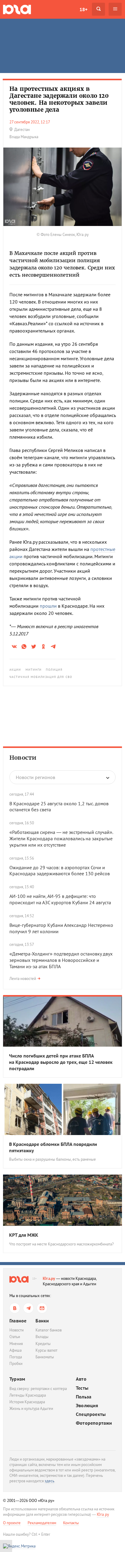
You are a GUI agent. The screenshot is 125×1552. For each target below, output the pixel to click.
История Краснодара (27, 1401)
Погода (15, 1357)
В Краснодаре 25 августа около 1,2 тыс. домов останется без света (59, 806)
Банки (42, 1321)
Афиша (15, 1350)
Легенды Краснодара (27, 1395)
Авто (81, 1379)
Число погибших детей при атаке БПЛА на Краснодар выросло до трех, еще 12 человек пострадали (61, 1062)
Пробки (15, 1363)
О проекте (12, 1522)
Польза (83, 1397)
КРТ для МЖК (23, 1235)
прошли (48, 606)
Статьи (14, 1336)
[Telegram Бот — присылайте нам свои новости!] (42, 1308)
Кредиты (43, 1343)
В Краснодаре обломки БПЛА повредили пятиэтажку (53, 1147)
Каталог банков (48, 1330)
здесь (49, 1481)
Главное (17, 1321)
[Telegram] (28, 1308)
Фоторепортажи (94, 1423)
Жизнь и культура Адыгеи (31, 1408)
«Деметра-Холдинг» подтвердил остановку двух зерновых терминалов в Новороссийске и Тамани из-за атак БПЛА (61, 960)
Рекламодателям (42, 1522)
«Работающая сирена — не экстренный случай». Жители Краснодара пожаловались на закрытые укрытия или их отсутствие (61, 838)
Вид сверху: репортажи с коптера (38, 1388)
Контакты (71, 1522)
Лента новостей (22, 978)
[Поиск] (98, 9)
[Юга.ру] (17, 9)
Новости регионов (35, 777)
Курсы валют (46, 1350)
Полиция (54, 670)
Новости (22, 757)
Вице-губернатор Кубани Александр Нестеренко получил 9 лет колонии (61, 928)
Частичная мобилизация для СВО (40, 677)
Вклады (42, 1336)
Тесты (82, 1388)
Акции (15, 670)
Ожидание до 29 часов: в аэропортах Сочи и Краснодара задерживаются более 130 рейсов (59, 870)
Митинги (33, 670)
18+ (83, 9)
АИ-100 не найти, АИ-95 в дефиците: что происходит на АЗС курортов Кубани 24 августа (60, 899)
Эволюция (87, 1405)
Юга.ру (49, 1278)
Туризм (17, 1379)
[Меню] (115, 9)
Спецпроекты (91, 1414)
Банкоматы (44, 1357)
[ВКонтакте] (14, 1308)
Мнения (16, 1343)
